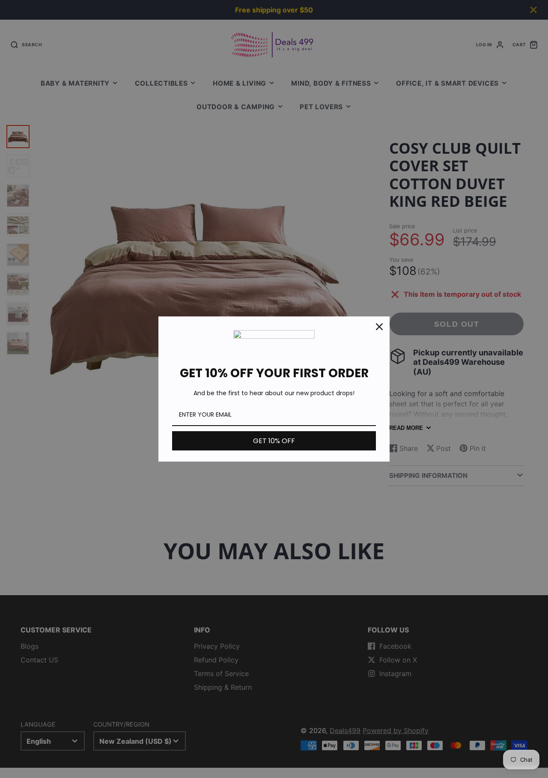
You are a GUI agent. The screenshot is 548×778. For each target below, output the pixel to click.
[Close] (379, 326)
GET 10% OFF (274, 441)
